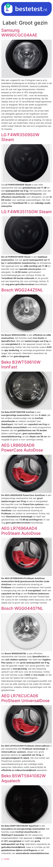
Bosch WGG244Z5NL (22, 289)
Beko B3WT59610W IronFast (21, 364)
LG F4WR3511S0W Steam (26, 211)
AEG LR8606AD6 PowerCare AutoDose (22, 448)
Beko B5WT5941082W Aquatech (23, 778)
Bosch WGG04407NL (22, 608)
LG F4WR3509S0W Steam (20, 137)
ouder (5, 859)
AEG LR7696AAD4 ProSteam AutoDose (21, 531)
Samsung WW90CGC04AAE (19, 33)
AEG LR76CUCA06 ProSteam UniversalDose (25, 698)
